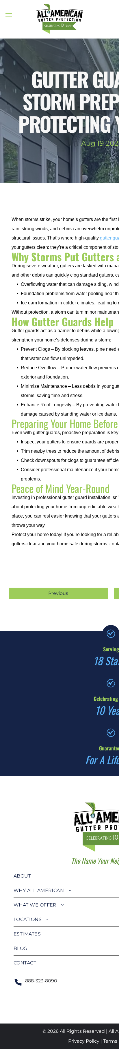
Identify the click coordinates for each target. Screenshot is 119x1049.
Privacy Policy (83, 1041)
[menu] (8, 15)
